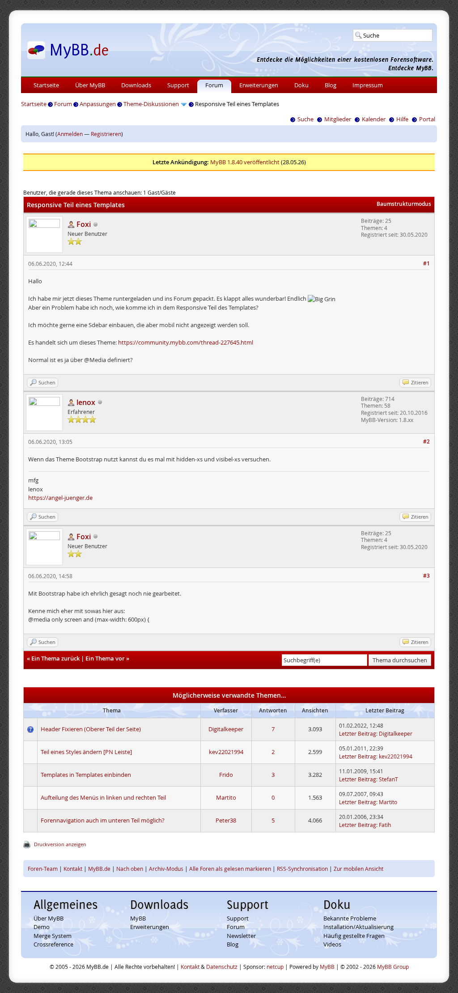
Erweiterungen (258, 85)
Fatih (385, 824)
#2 (426, 441)
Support (178, 85)
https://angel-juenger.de (60, 498)
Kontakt (73, 868)
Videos (332, 944)
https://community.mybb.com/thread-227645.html (185, 342)
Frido (226, 775)
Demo (42, 927)
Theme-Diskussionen (151, 104)
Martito (226, 797)
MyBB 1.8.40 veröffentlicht (245, 162)
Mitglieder (337, 119)
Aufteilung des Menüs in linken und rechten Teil (103, 797)
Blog (330, 85)
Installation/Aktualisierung (358, 927)
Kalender (374, 119)
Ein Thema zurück (55, 658)
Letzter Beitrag (357, 733)
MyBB (138, 918)
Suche (305, 119)
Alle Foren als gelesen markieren (230, 868)
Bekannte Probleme (349, 918)
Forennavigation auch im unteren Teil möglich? (103, 820)
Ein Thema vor (105, 658)
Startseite (46, 85)
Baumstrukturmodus (404, 204)
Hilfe (402, 119)
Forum (214, 85)
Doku (301, 85)
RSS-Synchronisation (302, 868)
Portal (427, 119)
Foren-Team (43, 868)
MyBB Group (393, 966)
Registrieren (106, 133)
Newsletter (241, 936)
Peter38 (226, 820)
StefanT (388, 779)
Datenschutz (221, 966)
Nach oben (129, 868)
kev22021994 (226, 752)
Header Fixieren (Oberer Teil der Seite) (91, 729)
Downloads (136, 85)
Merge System (53, 936)
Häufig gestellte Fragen (354, 936)
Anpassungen (98, 104)
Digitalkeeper (225, 729)
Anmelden (70, 133)
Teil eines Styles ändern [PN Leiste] (86, 752)
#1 (426, 263)
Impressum (367, 85)
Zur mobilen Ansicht (358, 868)
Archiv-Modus (166, 868)
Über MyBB (90, 85)
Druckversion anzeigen (60, 844)
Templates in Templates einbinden (86, 775)
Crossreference (53, 944)
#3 (426, 576)
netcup (275, 966)
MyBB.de (99, 868)
